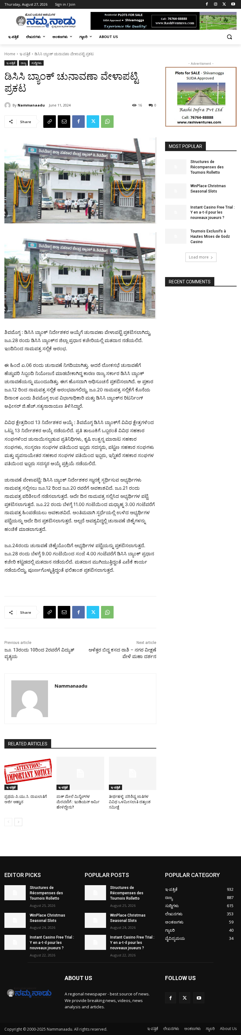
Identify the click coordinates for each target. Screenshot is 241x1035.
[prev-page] (8, 822)
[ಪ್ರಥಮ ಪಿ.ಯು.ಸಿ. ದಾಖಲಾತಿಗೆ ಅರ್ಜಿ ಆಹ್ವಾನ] (28, 773)
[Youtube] (233, 4)
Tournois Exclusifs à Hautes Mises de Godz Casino (210, 236)
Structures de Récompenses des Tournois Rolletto (207, 167)
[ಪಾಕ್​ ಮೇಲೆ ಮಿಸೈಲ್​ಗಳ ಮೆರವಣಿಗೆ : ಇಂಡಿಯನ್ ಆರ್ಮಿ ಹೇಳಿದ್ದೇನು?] (80, 773)
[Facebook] (207, 4)
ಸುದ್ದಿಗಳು (36, 63)
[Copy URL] (49, 121)
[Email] (64, 121)
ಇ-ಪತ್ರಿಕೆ (24, 54)
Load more (199, 257)
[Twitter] (224, 4)
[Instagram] (215, 4)
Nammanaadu (31, 105)
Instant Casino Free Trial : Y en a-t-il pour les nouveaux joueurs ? (212, 212)
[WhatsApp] (107, 121)
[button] (229, 37)
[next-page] (18, 822)
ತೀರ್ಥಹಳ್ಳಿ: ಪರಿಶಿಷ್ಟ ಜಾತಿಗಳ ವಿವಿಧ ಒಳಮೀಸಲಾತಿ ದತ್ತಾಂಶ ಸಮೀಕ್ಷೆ (130, 801)
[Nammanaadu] (8, 105)
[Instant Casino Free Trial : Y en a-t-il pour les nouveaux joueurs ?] (175, 212)
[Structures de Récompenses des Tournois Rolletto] (175, 166)
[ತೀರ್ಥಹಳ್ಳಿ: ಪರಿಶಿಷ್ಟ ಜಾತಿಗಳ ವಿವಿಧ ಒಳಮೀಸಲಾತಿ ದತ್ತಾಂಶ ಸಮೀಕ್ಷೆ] (132, 773)
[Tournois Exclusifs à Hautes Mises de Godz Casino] (175, 236)
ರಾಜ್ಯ (23, 63)
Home (9, 54)
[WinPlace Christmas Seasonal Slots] (175, 191)
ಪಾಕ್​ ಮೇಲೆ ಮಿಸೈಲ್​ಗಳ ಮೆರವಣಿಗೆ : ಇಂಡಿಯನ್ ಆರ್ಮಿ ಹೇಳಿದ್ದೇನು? (77, 801)
